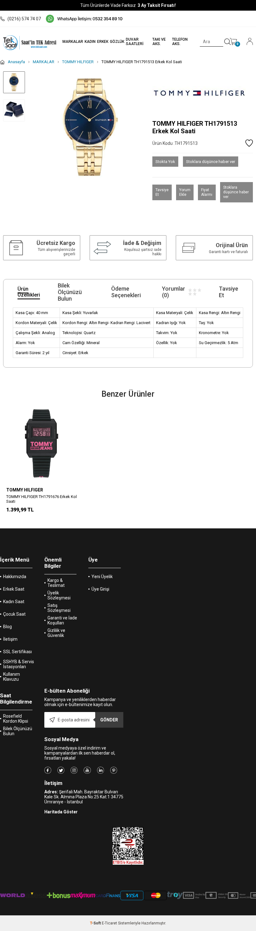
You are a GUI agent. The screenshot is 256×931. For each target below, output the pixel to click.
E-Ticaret (109, 923)
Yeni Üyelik (102, 576)
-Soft (96, 923)
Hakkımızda (14, 576)
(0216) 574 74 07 (24, 18)
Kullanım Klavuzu (11, 677)
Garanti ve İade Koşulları (62, 620)
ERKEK (102, 41)
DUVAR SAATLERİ (134, 41)
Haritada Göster (61, 811)
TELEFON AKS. (180, 41)
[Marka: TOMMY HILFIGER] (202, 93)
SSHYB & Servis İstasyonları (18, 664)
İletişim (10, 639)
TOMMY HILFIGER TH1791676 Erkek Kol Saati (41, 499)
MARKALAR (72, 41)
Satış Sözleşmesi (59, 608)
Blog (7, 626)
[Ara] (227, 42)
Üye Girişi (100, 589)
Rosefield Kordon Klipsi (15, 719)
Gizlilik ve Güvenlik (56, 633)
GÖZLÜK (117, 41)
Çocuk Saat (14, 614)
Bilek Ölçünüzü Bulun (17, 731)
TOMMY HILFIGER (24, 489)
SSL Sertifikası (17, 651)
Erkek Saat (13, 589)
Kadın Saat (13, 601)
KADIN (90, 41)
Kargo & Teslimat (56, 583)
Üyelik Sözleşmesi (59, 595)
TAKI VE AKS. (159, 41)
